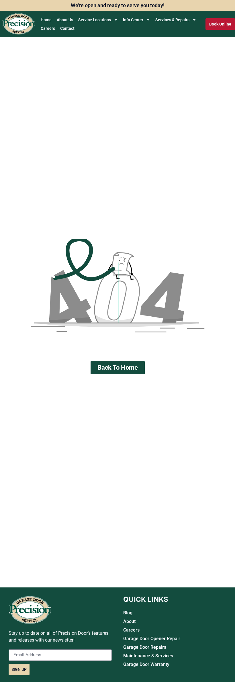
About (129, 621)
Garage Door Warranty (146, 664)
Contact (67, 28)
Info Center (133, 19)
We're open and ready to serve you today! (117, 5)
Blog (127, 613)
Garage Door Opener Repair (151, 638)
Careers (48, 28)
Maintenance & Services (148, 656)
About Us (65, 19)
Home (46, 19)
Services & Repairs (172, 19)
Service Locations (94, 19)
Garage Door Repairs (144, 647)
